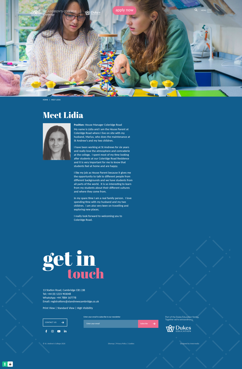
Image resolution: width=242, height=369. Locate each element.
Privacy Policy (121, 344)
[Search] (196, 10)
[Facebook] (46, 331)
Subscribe (144, 324)
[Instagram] (52, 331)
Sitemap (111, 344)
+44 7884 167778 (66, 297)
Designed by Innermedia (189, 344)
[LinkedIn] (65, 331)
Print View (49, 308)
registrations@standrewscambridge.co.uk (75, 301)
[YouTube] (59, 331)
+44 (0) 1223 (59, 294)
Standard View (65, 308)
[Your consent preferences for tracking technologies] (10, 364)
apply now (124, 10)
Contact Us (50, 322)
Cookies (131, 344)
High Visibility (85, 308)
